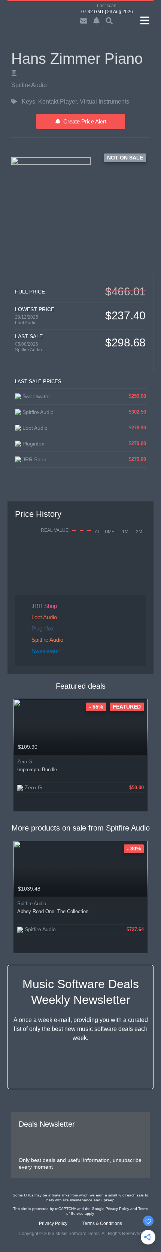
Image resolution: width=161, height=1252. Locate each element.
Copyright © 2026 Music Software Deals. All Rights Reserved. (80, 1233)
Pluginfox (42, 628)
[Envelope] (83, 20)
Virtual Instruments (104, 101)
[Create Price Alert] (142, 746)
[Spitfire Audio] (14, 73)
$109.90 (27, 747)
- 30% (134, 849)
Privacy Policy (117, 1209)
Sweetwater (45, 651)
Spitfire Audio (29, 85)
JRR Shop (44, 606)
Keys (28, 101)
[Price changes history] (132, 746)
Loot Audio (26, 322)
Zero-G (24, 761)
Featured (127, 707)
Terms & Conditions (102, 1223)
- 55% (96, 707)
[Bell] (96, 20)
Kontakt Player (57, 101)
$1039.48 (29, 889)
